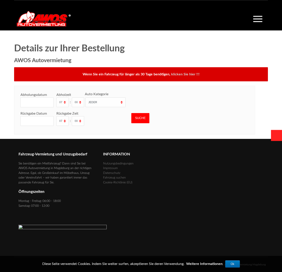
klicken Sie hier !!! (185, 74)
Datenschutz (111, 173)
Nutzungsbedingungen (118, 163)
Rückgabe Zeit (67, 113)
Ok (232, 264)
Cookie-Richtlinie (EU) (117, 182)
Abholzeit (63, 95)
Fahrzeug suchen (114, 177)
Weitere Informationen (204, 264)
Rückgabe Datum (33, 113)
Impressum (110, 168)
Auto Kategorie (96, 94)
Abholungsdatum (33, 95)
